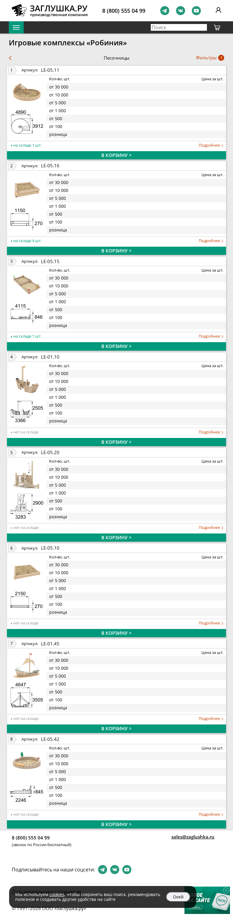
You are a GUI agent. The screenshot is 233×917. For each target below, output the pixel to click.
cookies (56, 894)
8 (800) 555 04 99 (123, 10)
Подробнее (210, 145)
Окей (178, 897)
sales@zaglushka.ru (192, 837)
